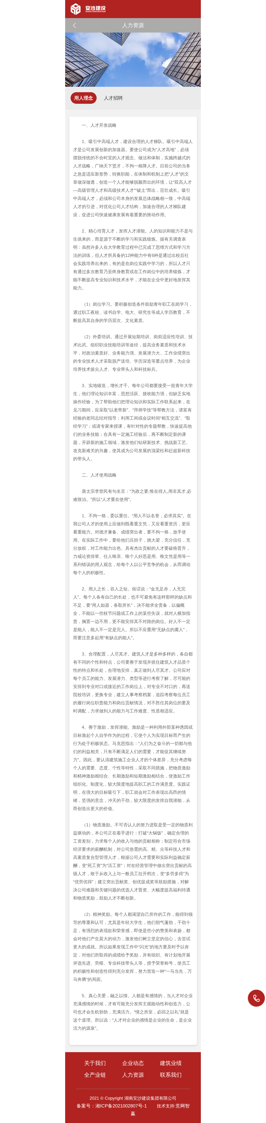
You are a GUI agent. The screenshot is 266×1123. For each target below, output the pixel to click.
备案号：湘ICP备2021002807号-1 (112, 1106)
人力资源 (133, 1075)
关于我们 (95, 1063)
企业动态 (133, 1063)
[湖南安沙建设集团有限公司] (133, 7)
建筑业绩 (171, 1063)
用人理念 (83, 98)
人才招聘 (113, 98)
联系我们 (171, 1075)
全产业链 (95, 1075)
